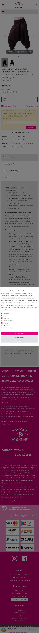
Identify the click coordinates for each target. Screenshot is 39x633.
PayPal (6, 323)
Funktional (7, 325)
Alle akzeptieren (19, 333)
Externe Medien (8, 321)
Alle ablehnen (19, 337)
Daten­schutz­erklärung (11, 310)
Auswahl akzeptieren (19, 341)
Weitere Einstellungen (7, 328)
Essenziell (6, 313)
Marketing (6, 318)
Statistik (6, 316)
